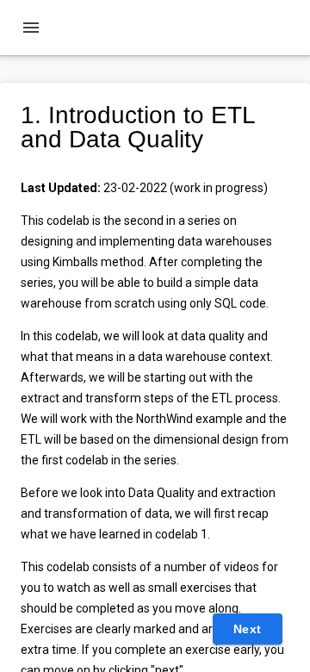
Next (247, 629)
